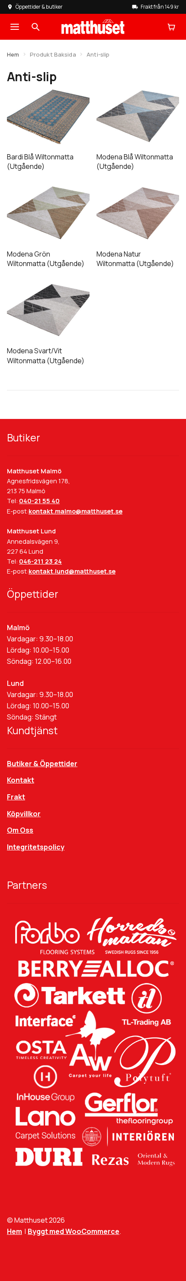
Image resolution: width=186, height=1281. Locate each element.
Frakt (16, 797)
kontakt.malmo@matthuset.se (75, 511)
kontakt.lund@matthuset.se (72, 571)
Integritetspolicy (35, 847)
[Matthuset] (93, 26)
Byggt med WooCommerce (73, 1231)
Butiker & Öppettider (42, 763)
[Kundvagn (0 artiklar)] (171, 26)
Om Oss (20, 830)
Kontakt (20, 780)
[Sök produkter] (35, 26)
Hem (13, 54)
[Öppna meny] (14, 26)
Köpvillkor (24, 813)
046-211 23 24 (40, 561)
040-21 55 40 (39, 501)
